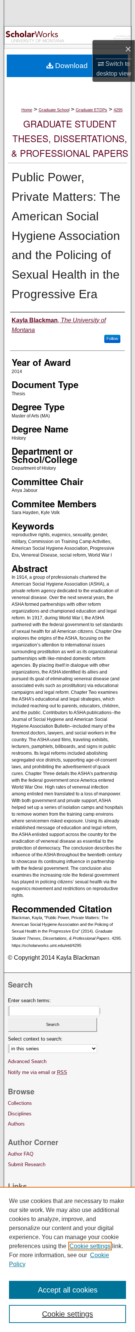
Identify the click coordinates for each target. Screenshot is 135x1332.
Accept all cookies (68, 1290)
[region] (67, 1259)
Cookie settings (90, 1246)
